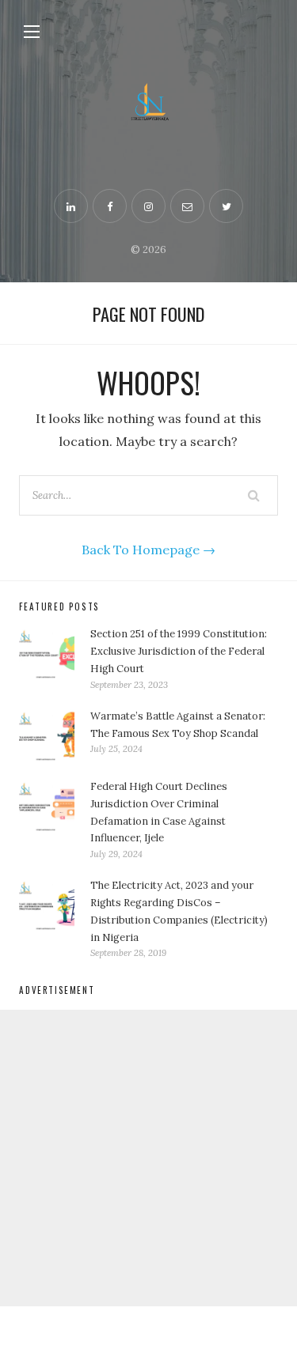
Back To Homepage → (148, 549)
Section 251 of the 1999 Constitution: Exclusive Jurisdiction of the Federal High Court (178, 651)
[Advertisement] (148, 1158)
